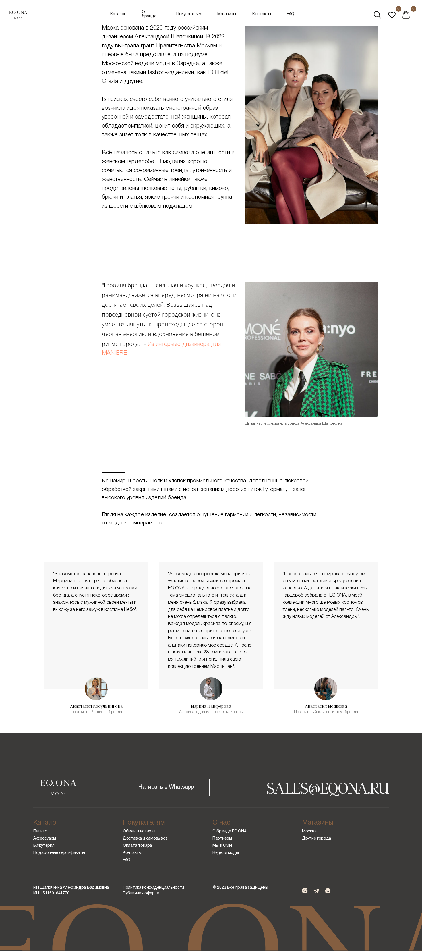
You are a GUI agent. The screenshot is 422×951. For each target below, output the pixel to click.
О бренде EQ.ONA (229, 831)
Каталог (118, 14)
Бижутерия (43, 846)
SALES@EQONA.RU (328, 787)
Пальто (40, 831)
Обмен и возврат (139, 831)
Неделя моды (225, 853)
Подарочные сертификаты (59, 853)
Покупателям (189, 14)
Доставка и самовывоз (145, 838)
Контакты (261, 14)
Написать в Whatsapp (166, 787)
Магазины (226, 14)
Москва (309, 831)
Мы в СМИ (222, 846)
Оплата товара (137, 846)
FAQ (290, 14)
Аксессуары (44, 838)
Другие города (316, 838)
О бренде (149, 14)
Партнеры (222, 838)
